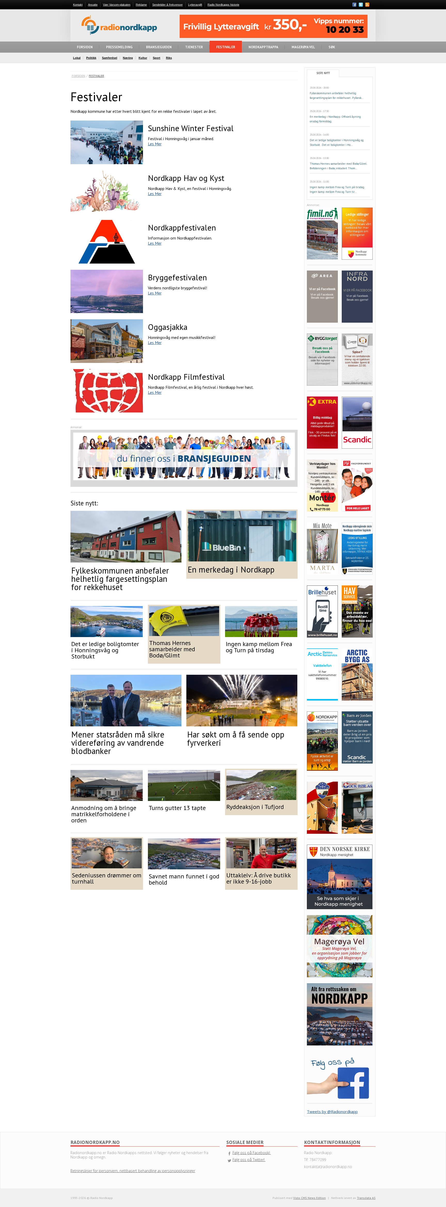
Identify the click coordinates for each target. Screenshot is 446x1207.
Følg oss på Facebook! (252, 1152)
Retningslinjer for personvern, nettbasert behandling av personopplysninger (132, 1170)
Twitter (361, 5)
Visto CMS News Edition (309, 1198)
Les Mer (155, 143)
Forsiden (78, 76)
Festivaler (96, 76)
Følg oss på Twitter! (249, 1159)
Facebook (354, 5)
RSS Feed (367, 5)
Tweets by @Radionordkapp (332, 1111)
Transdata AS (366, 1198)
